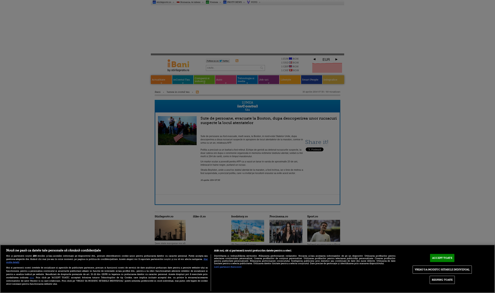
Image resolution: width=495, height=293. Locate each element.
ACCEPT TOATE (442, 257)
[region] (247, 269)
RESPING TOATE (442, 279)
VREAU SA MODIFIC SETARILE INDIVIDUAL (442, 269)
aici (32, 277)
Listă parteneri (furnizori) (228, 267)
